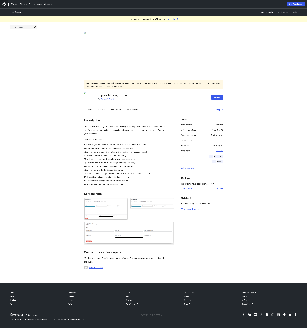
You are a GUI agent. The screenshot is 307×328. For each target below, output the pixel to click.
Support (219, 110)
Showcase (72, 293)
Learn (128, 293)
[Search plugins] (35, 27)
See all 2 (219, 151)
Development (132, 110)
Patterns (71, 304)
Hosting (13, 300)
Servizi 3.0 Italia (108, 99)
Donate (188, 300)
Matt (244, 296)
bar (211, 156)
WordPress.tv (132, 304)
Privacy (12, 304)
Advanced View (188, 168)
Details (89, 110)
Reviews (102, 110)
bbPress (246, 300)
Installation (116, 110)
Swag (187, 304)
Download (217, 97)
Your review (186, 188)
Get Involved (189, 293)
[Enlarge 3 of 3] (171, 225)
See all (220, 188)
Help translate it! (171, 19)
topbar (219, 161)
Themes (71, 296)
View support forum (190, 209)
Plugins (70, 300)
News (12, 296)
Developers (130, 300)
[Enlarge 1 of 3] (125, 201)
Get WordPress (295, 4)
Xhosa (34, 315)
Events (186, 296)
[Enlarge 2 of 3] (171, 201)
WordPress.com (249, 293)
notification (218, 156)
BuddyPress (247, 304)
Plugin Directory (16, 12)
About (12, 293)
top (214, 161)
